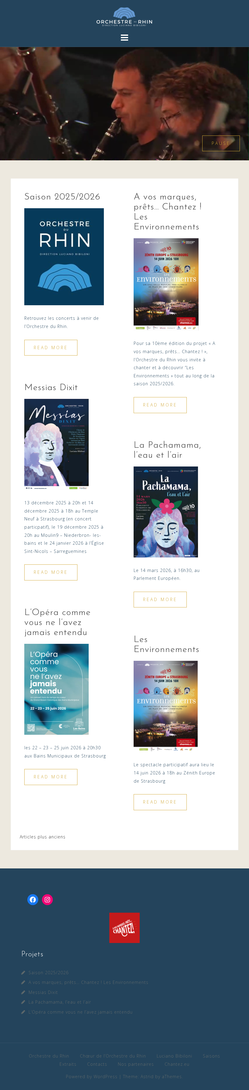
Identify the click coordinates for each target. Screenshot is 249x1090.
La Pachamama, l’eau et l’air (60, 1002)
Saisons (211, 1056)
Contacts (97, 1064)
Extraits (68, 1064)
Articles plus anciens (43, 837)
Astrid (147, 1076)
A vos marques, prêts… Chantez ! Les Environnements (88, 982)
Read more (51, 347)
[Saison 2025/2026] (64, 256)
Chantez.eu (177, 1064)
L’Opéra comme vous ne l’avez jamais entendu (57, 622)
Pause (221, 143)
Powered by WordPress (92, 1076)
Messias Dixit (51, 388)
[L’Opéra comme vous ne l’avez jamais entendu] (56, 689)
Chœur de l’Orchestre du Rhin (113, 1056)
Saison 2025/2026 (62, 197)
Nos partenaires (136, 1064)
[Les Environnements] (166, 706)
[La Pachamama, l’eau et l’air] (166, 511)
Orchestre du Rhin (49, 1056)
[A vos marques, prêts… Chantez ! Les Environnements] (166, 284)
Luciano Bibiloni (174, 1056)
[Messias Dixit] (56, 444)
